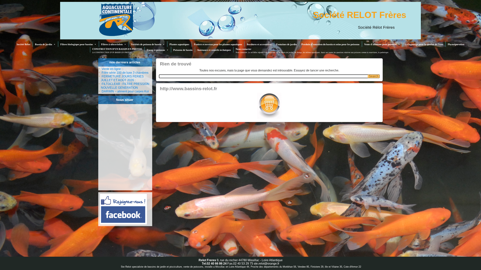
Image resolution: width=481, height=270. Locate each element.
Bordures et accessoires (259, 44)
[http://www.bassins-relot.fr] (269, 106)
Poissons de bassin (182, 50)
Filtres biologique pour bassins (76, 44)
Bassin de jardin (43, 44)
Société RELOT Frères (359, 15)
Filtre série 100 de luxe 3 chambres (125, 72)
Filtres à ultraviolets (112, 44)
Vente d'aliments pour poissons (380, 44)
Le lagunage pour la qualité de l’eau (424, 44)
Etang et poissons (156, 50)
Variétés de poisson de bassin (146, 44)
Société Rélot (23, 44)
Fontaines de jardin (286, 44)
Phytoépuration (456, 44)
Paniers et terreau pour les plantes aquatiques (218, 44)
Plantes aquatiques (179, 44)
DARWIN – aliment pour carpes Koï (125, 91)
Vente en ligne (111, 68)
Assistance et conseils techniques (214, 50)
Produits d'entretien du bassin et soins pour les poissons (330, 44)
